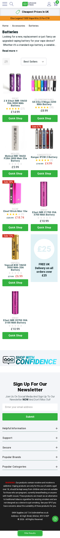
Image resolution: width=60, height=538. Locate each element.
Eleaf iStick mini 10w (15, 211)
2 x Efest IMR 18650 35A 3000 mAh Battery (15, 103)
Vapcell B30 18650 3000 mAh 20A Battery (15, 267)
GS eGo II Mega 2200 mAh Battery (44, 103)
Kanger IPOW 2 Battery (44, 157)
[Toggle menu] (4, 4)
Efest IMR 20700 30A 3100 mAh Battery (15, 321)
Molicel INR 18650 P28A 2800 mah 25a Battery (15, 158)
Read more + (10, 50)
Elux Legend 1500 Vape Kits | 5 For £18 (30, 18)
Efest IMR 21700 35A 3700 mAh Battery (44, 213)
